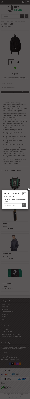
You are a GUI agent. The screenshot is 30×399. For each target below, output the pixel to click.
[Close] (28, 189)
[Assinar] (24, 205)
